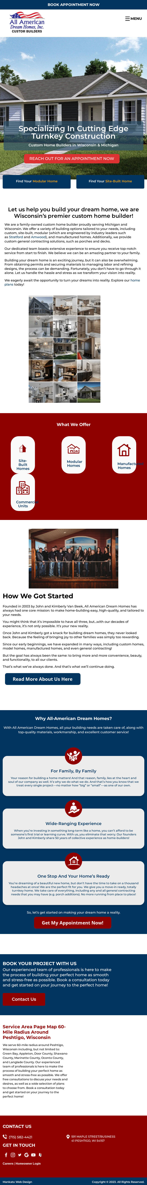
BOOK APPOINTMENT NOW (73, 5)
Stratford (16, 237)
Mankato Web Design (17, 1182)
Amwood (38, 237)
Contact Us (24, 999)
